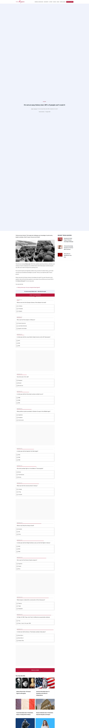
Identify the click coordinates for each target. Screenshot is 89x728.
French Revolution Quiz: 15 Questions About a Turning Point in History (24, 713)
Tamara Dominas (41, 111)
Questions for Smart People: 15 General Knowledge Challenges (68, 240)
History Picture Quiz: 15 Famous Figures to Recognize (23, 692)
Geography (46, 1)
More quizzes (63, 1)
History (50, 1)
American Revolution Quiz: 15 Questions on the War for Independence (42, 693)
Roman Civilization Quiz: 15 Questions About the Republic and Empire (44, 713)
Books (58, 1)
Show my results (35, 670)
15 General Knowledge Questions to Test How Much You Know (68, 248)
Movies (54, 1)
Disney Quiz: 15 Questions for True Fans (67, 255)
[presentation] (60, 239)
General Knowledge (39, 1)
